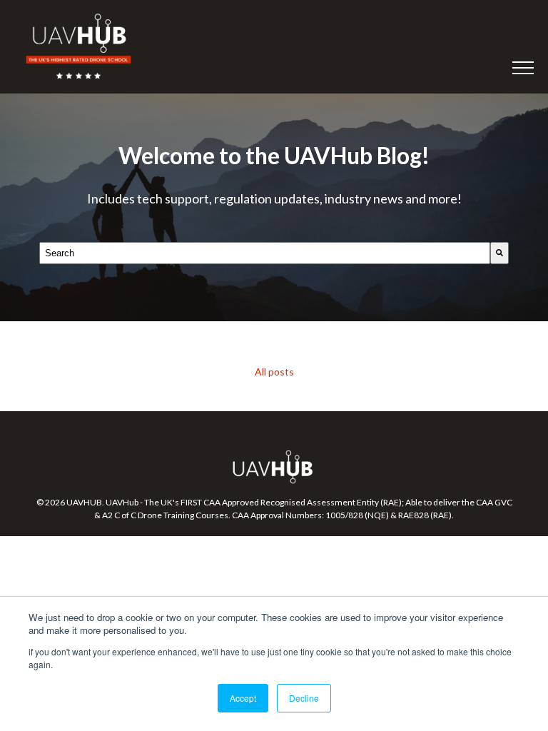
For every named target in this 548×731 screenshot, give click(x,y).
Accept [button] (243, 698)
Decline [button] (304, 698)
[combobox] (264, 253)
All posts (274, 372)
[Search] (499, 253)
